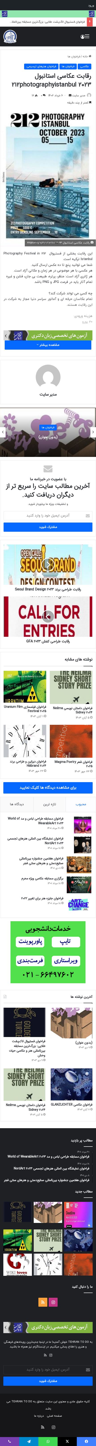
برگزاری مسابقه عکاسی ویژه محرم (42, 878)
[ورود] (82, 38)
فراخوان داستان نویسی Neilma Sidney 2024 (72, 710)
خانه (86, 57)
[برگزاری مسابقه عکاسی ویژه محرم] (79, 884)
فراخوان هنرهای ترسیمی (41, 67)
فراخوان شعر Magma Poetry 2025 (73, 764)
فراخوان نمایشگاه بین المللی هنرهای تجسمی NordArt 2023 (35, 841)
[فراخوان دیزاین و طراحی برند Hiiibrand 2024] (25, 741)
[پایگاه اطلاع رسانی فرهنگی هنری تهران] (10, 36)
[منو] (87, 38)
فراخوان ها (74, 57)
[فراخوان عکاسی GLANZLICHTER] (71, 1084)
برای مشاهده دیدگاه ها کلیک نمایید (48, 787)
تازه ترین (49, 804)
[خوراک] (45, 1355)
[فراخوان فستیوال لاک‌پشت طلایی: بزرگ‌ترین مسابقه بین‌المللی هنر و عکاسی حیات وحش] (24, 1022)
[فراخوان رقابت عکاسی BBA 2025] (78, 1215)
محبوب (81, 804)
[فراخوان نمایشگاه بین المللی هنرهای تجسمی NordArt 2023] (79, 845)
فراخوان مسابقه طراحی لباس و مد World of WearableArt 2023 (35, 821)
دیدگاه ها (17, 804)
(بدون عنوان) (83, 1042)
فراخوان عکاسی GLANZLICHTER (71, 1104)
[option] (48, 432)
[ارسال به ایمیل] (70, 95)
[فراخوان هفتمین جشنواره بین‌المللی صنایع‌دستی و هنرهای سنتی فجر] (79, 864)
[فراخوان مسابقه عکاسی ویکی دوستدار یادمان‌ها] (17, 1265)
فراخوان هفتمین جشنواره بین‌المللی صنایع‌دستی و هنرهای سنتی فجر (41, 861)
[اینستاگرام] (50, 1355)
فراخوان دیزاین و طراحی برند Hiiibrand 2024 (28, 763)
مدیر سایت (78, 95)
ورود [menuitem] (91, 5)
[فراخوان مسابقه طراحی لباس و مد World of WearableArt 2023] (79, 825)
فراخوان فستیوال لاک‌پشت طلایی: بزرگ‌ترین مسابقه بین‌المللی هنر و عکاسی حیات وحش (48, 437)
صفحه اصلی (54, 1416)
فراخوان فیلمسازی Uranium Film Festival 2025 (25, 709)
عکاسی (84, 67)
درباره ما (39, 1416)
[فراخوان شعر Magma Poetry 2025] (71, 741)
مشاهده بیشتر (49, 345)
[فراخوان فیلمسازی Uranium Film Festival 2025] (25, 687)
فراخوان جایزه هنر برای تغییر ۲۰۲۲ (42, 898)
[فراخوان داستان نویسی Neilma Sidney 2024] (71, 687)
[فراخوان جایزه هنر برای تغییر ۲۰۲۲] (79, 904)
